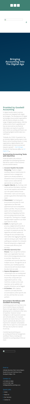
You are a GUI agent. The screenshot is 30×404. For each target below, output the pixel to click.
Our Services (7, 397)
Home (5, 392)
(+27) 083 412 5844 (8, 381)
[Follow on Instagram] (15, 5)
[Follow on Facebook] (11, 5)
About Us (6, 394)
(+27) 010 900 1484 (8, 383)
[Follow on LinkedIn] (18, 5)
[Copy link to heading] (9, 151)
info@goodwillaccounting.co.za (11, 385)
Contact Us (7, 400)
